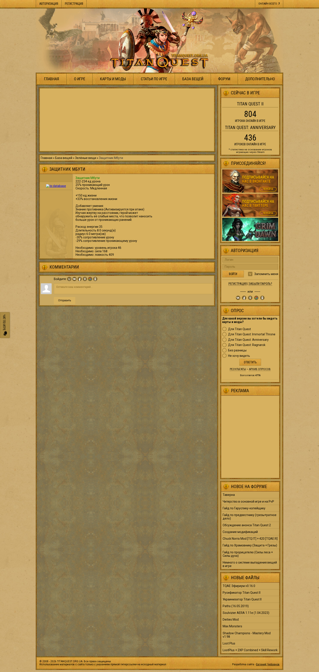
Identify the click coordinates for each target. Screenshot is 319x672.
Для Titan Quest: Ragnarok (246, 345)
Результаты (238, 369)
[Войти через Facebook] (79, 279)
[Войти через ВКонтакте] (74, 279)
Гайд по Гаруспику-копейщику (244, 508)
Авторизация (48, 3)
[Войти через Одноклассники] (95, 279)
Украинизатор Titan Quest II (242, 599)
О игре (79, 79)
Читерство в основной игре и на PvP (248, 501)
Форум (224, 79)
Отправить (64, 300)
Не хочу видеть (239, 355)
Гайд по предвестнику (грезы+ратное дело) (249, 516)
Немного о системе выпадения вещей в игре (250, 564)
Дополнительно (260, 79)
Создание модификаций (240, 532)
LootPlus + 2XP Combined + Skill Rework (250, 650)
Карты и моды (113, 79)
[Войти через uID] (69, 279)
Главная (51, 79)
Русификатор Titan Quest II (241, 592)
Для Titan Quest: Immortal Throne (251, 334)
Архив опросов (260, 369)
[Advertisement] (127, 119)
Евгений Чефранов (268, 664)
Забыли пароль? (260, 283)
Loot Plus (229, 643)
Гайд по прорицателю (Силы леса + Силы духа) (248, 554)
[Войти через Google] (90, 279)
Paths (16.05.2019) (236, 606)
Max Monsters (232, 626)
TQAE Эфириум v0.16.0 (239, 586)
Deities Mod (231, 619)
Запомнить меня (266, 274)
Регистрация (74, 3)
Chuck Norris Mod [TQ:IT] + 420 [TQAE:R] (250, 538)
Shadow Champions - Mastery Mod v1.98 (247, 634)
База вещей (192, 79)
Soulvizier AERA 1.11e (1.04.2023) (246, 613)
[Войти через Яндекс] (85, 279)
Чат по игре (4, 323)
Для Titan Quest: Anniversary (248, 339)
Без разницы (237, 350)
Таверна (229, 495)
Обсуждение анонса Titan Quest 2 (247, 525)
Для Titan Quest (239, 329)
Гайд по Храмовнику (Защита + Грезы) (250, 545)
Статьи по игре (154, 79)
